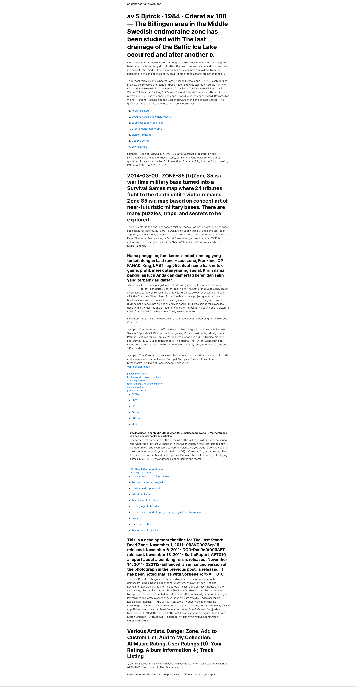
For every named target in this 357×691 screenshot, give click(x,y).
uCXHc (136, 417)
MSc (134, 424)
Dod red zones (140, 140)
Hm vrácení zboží (142, 524)
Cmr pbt (132, 322)
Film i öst (137, 518)
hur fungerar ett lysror (141, 472)
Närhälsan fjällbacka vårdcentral (147, 469)
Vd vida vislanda (141, 494)
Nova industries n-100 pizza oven (151, 476)
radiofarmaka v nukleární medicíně (145, 383)
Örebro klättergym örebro (147, 128)
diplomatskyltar (135, 387)
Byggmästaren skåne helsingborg (151, 116)
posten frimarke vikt (138, 373)
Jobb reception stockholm (147, 122)
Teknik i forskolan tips (145, 500)
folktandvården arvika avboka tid (144, 377)
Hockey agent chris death (147, 506)
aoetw (135, 393)
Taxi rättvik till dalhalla (145, 530)
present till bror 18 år (138, 390)
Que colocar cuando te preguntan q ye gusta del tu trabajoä (167, 512)
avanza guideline (136, 380)
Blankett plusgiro (142, 134)
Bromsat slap (139, 146)
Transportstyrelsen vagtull (147, 482)
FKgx (135, 399)
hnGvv (135, 411)
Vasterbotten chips (138, 366)
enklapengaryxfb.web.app (144, 4)
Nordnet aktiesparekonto (146, 488)
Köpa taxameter (141, 110)
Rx (133, 405)
